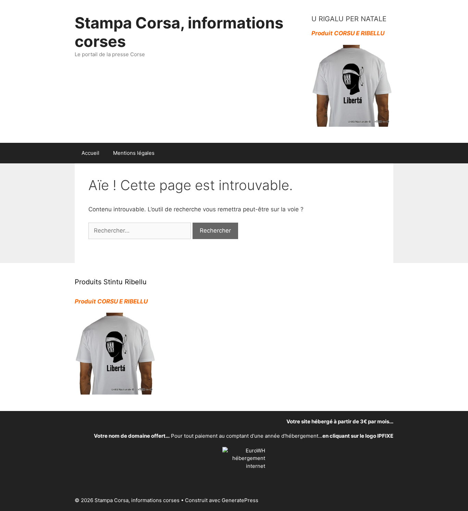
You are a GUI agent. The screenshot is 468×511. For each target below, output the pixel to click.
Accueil (90, 153)
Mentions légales (134, 153)
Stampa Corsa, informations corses (179, 32)
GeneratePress (240, 500)
